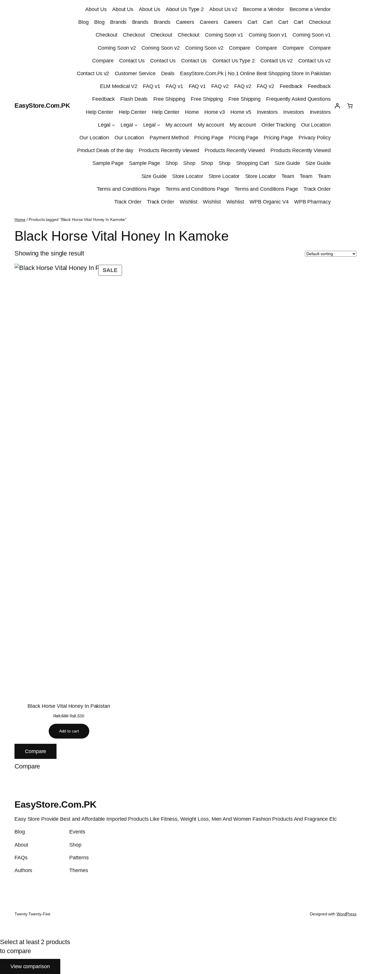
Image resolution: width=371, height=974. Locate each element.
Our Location (316, 125)
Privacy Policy (315, 138)
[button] (27, 766)
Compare (239, 48)
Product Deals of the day (105, 150)
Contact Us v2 (276, 61)
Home (192, 112)
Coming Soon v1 (224, 35)
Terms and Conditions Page (128, 189)
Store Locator (187, 176)
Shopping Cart (252, 163)
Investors (267, 112)
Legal (104, 125)
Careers (185, 22)
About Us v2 (223, 9)
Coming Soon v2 (117, 48)
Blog (83, 22)
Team (287, 176)
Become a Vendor (263, 9)
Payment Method (169, 138)
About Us (95, 9)
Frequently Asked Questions (298, 99)
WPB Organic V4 (269, 202)
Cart (252, 22)
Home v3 (214, 112)
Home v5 (240, 112)
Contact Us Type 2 (233, 61)
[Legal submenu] (113, 125)
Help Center (99, 112)
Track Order (317, 189)
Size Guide (287, 163)
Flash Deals (134, 99)
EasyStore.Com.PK (42, 105)
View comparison (30, 966)
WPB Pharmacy (312, 202)
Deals (167, 73)
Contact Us (132, 61)
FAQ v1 (151, 86)
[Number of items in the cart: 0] (350, 105)
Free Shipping (169, 99)
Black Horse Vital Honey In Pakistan (69, 706)
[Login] (337, 105)
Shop (172, 163)
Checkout (319, 22)
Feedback (291, 86)
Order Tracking (278, 125)
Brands (118, 22)
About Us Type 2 (185, 9)
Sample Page (107, 163)
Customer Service (135, 73)
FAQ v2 (219, 86)
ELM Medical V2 (119, 86)
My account (179, 125)
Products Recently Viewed (169, 150)
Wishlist (188, 202)
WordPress (347, 914)
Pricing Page (208, 138)
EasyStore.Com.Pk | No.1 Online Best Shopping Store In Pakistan (255, 73)
